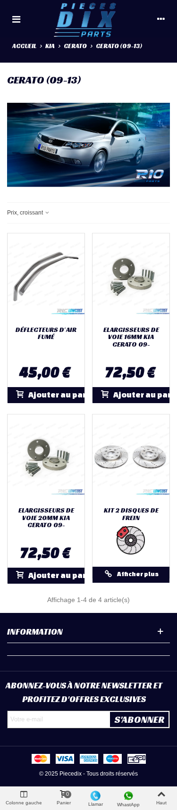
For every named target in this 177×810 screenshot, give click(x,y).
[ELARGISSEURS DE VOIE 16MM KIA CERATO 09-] (131, 277)
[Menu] (16, 19)
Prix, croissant (25, 212)
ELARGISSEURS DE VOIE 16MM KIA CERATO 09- (131, 337)
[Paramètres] (161, 19)
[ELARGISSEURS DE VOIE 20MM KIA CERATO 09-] (46, 458)
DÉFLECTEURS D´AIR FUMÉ (46, 333)
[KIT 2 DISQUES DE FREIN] (131, 458)
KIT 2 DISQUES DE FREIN (131, 514)
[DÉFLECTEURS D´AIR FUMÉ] (46, 277)
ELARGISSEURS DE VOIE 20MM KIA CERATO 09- (46, 518)
